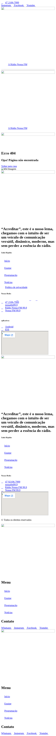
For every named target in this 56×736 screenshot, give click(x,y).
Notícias (8, 282)
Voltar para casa (9, 166)
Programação (10, 275)
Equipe (7, 268)
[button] (28, 70)
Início (7, 261)
